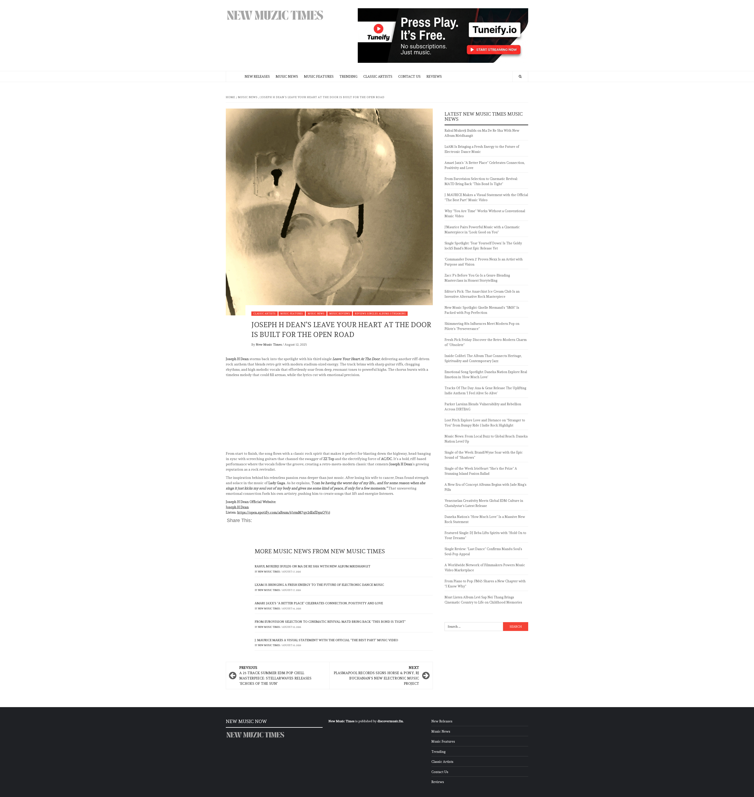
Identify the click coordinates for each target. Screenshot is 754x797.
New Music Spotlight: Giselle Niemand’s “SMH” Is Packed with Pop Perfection (482, 310)
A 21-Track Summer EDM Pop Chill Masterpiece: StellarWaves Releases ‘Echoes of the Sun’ (275, 676)
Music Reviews (339, 313)
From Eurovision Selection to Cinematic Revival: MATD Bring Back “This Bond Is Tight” (330, 622)
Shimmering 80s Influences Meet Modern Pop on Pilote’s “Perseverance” (482, 326)
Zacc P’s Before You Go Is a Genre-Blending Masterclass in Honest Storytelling (477, 277)
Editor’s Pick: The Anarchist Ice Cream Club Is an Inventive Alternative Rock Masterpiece (482, 294)
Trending (348, 76)
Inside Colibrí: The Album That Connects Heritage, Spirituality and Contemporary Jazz (483, 358)
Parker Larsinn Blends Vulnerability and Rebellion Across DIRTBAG (483, 406)
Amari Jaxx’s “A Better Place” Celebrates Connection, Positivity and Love (319, 603)
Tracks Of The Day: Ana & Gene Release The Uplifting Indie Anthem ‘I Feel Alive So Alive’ (485, 390)
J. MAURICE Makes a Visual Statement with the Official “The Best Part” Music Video (326, 640)
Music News (287, 76)
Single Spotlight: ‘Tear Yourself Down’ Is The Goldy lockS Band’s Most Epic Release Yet (483, 245)
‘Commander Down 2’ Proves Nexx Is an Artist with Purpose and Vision (484, 261)
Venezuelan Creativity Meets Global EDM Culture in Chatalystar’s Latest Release (484, 503)
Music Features (319, 76)
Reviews (434, 76)
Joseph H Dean (237, 507)
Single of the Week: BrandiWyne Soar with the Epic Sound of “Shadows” (484, 454)
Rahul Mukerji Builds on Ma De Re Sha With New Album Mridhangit (312, 566)
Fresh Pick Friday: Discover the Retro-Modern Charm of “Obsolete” (486, 342)
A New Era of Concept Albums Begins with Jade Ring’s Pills (485, 487)
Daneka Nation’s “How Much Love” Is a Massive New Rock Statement (485, 519)
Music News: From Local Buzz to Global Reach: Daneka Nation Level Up (486, 438)
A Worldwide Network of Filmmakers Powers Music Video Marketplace (485, 567)
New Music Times (269, 344)
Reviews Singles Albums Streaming (380, 313)
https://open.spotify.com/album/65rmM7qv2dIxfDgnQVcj (283, 512)
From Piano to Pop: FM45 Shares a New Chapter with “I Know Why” (485, 583)
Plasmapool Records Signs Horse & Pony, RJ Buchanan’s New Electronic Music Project (376, 676)
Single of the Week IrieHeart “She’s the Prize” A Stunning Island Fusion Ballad (481, 471)
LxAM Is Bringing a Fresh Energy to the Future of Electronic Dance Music (319, 585)
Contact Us (409, 76)
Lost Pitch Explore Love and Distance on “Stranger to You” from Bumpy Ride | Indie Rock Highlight (485, 422)
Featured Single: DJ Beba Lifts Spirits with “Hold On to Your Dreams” (485, 535)
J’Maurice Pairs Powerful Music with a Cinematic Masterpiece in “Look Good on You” (482, 229)
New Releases (257, 76)
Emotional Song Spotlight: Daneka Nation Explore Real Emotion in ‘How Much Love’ (486, 374)
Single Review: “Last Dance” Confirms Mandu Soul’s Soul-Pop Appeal (483, 551)
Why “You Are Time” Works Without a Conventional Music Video (485, 213)
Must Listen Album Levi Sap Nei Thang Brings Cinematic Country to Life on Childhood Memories (483, 599)
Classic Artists (377, 76)
